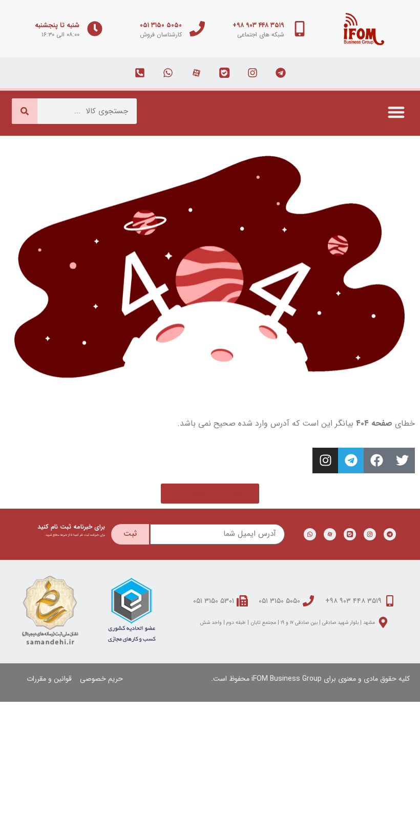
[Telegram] (351, 460)
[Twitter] (402, 460)
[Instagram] (325, 460)
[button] (396, 111)
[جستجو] (24, 111)
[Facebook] (376, 460)
